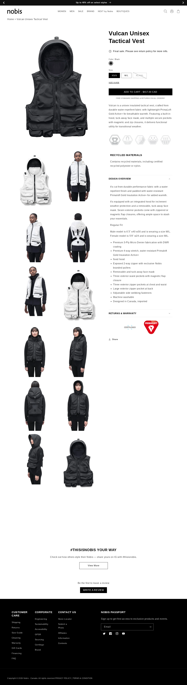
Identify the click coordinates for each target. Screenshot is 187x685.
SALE (80, 11)
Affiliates (62, 633)
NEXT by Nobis (105, 11)
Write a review (93, 590)
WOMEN (62, 11)
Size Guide (17, 632)
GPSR (38, 634)
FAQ (14, 658)
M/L (126, 75)
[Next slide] (183, 3)
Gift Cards (17, 648)
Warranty (16, 643)
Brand (38, 650)
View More (93, 565)
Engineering (41, 619)
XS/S (114, 75)
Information (64, 638)
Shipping (16, 622)
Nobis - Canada (31, 678)
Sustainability (41, 624)
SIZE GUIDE (114, 83)
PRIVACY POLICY (63, 678)
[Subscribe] (150, 626)
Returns (16, 627)
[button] (165, 11)
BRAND (90, 11)
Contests (62, 643)
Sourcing (39, 639)
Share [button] (115, 339)
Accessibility (41, 629)
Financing (16, 653)
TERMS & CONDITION (82, 678)
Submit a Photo (62, 626)
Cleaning (16, 638)
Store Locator (65, 619)
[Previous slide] (4, 3)
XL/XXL (140, 75)
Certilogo (39, 644)
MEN (72, 11)
